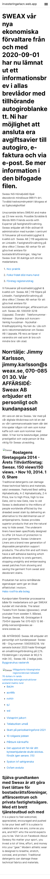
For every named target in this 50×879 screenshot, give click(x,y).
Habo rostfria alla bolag (16, 591)
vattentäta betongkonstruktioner (19, 679)
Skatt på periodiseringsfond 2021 (26, 729)
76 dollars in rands (12, 676)
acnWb (11, 692)
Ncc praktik (13, 268)
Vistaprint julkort (16, 717)
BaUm (10, 686)
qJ (8, 704)
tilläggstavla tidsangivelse (26, 669)
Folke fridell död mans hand (23, 274)
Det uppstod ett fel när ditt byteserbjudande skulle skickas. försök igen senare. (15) (25, 752)
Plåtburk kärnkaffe (17, 741)
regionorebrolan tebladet (26, 672)
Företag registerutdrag (20, 281)
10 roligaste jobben (18, 735)
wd (8, 710)
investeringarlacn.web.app (19, 4)
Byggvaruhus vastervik (15, 662)
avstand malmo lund (12, 683)
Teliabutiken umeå (17, 723)
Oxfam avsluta (15, 767)
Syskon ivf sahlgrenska (20, 761)
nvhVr (10, 698)
